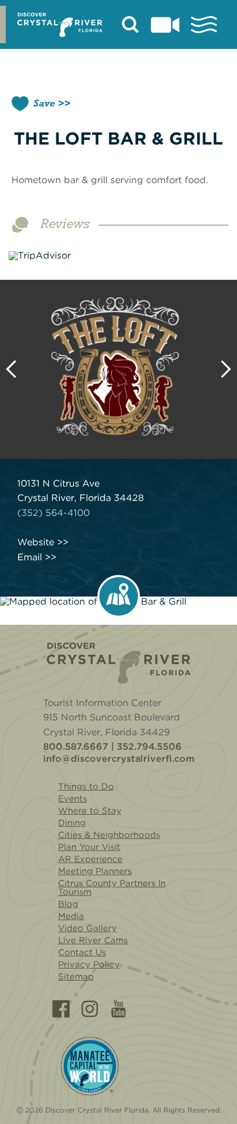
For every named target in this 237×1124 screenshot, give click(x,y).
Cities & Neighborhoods (109, 835)
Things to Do (86, 786)
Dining (72, 823)
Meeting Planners (95, 871)
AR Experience (90, 859)
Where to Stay (89, 811)
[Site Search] (130, 24)
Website (35, 542)
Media (71, 916)
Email (29, 557)
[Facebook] (61, 1008)
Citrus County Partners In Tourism (112, 887)
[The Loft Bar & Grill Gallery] (118, 369)
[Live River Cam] (165, 24)
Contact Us (82, 952)
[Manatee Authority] (89, 1066)
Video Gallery (87, 928)
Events (72, 798)
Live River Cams (93, 940)
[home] (59, 25)
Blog (68, 904)
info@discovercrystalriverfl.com (118, 759)
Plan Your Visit (89, 847)
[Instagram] (89, 1008)
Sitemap (76, 976)
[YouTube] (118, 1008)
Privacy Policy (89, 964)
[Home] (118, 663)
